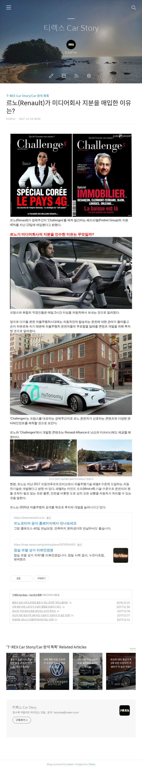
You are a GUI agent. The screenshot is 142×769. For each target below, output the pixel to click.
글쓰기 (52, 75)
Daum (70, 764)
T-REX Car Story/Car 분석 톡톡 (27, 96)
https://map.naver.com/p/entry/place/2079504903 (44, 544)
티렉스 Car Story (71, 28)
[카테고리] (8, 7)
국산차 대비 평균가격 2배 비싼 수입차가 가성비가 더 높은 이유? (41, 615)
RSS (77, 75)
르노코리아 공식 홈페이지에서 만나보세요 (45, 523)
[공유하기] (24, 578)
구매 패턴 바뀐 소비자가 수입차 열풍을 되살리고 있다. (36, 606)
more (133, 648)
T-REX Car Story (19, 595)
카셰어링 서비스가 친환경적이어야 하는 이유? (33, 619)
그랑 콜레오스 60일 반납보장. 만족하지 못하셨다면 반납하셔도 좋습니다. (62, 528)
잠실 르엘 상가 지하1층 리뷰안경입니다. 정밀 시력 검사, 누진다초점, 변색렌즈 (59, 557)
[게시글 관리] (28, 578)
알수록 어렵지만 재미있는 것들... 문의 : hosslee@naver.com (46, 712)
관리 (89, 75)
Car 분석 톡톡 (35, 595)
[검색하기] (133, 7)
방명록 (64, 75)
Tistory (91, 764)
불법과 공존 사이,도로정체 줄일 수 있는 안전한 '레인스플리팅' (40, 602)
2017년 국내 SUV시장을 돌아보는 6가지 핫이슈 (34, 611)
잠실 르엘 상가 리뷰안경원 (33, 550)
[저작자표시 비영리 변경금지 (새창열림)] (54, 578)
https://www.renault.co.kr (29, 517)
